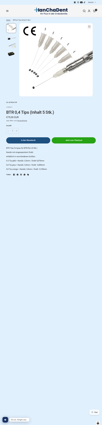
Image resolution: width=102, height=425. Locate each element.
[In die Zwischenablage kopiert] (27, 174)
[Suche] (84, 11)
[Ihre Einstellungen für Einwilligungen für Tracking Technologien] (98, 423)
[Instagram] (78, 2)
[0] (94, 11)
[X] (17, 174)
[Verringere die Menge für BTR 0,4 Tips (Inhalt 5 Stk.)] (8, 130)
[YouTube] (81, 2)
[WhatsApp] (24, 174)
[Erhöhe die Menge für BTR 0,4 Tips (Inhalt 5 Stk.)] (17, 130)
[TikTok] (84, 2)
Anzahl (8, 125)
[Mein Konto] (89, 11)
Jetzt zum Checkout (73, 140)
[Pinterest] (21, 174)
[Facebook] (74, 2)
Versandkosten (22, 121)
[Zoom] (89, 26)
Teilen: (8, 174)
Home (8, 20)
